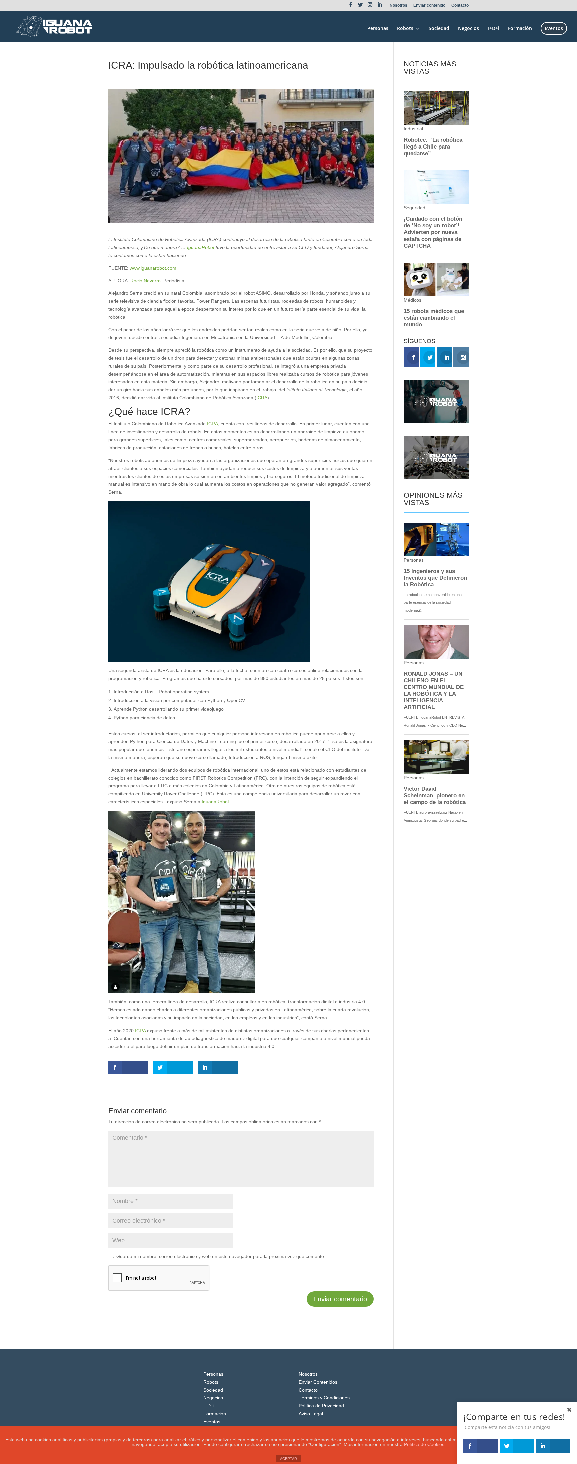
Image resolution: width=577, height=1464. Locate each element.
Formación (520, 28)
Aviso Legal (311, 1413)
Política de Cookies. (425, 1444)
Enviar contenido (429, 5)
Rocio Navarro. (146, 280)
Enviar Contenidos (318, 1382)
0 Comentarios (191, 77)
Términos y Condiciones (324, 1397)
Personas (377, 28)
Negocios (468, 28)
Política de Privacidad (321, 1405)
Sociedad (439, 28)
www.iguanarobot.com (153, 268)
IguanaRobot (200, 247)
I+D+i (493, 28)
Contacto (460, 5)
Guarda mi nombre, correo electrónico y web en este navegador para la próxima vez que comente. (220, 1256)
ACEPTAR (288, 1459)
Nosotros (398, 5)
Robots (405, 28)
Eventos (554, 28)
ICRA (261, 397)
